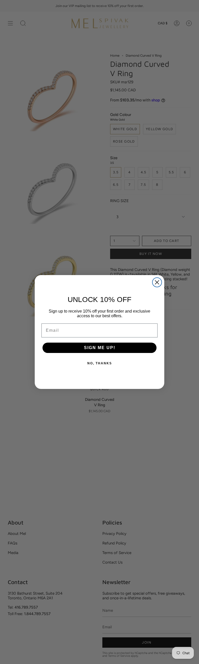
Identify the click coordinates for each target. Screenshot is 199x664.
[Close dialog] (157, 282)
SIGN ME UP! (99, 347)
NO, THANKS (99, 363)
